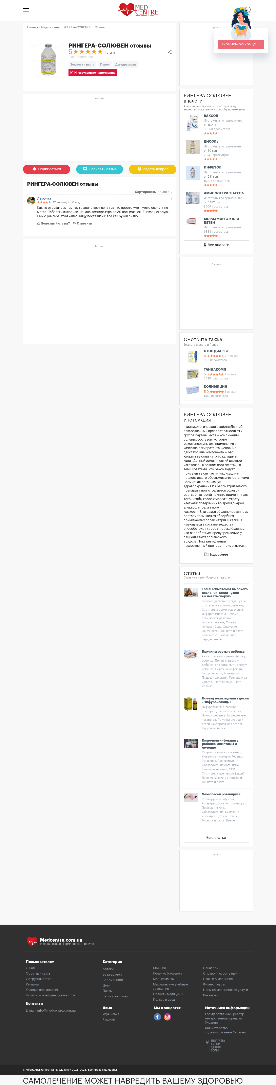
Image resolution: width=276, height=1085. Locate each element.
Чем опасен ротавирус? (221, 794)
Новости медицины (168, 994)
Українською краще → (241, 44)
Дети (106, 985)
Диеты (107, 991)
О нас (30, 968)
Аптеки (108, 969)
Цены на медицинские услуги (225, 990)
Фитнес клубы (214, 984)
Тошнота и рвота (82, 64)
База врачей (112, 974)
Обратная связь (38, 973)
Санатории (211, 968)
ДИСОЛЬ (211, 141)
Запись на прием (116, 996)
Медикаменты (163, 979)
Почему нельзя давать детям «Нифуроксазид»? (225, 700)
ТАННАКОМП (215, 369)
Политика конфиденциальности (50, 995)
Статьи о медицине (218, 979)
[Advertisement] (99, 129)
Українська (111, 1014)
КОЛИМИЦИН (215, 386)
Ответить (84, 223)
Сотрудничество (39, 979)
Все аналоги (218, 245)
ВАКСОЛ (211, 116)
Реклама (32, 984)
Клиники (159, 968)
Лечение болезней (167, 973)
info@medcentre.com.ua (56, 1010)
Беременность (114, 980)
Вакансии (210, 995)
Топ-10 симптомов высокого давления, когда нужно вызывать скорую (225, 593)
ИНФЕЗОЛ (212, 167)
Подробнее (217, 554)
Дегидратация (125, 64)
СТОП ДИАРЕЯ (216, 351)
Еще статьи (216, 837)
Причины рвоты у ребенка (223, 651)
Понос (105, 64)
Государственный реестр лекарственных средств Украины (224, 1018)
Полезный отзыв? (55, 223)
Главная (32, 27)
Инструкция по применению (94, 72)
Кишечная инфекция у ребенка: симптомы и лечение (220, 744)
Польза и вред (164, 999)
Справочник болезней (220, 973)
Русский (109, 1019)
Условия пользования (42, 990)
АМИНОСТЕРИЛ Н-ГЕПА (224, 193)
